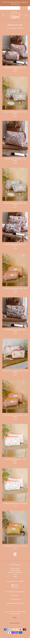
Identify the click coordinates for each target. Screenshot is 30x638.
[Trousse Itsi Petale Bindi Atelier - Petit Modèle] (15, 484)
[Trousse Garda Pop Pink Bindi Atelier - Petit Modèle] (15, 269)
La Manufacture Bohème (19, 611)
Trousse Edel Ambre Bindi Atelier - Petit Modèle (15, 68)
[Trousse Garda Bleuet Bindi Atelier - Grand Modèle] (15, 93)
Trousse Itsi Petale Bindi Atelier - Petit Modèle (15, 503)
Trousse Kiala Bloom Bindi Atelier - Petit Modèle (15, 245)
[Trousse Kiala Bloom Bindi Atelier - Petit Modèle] (15, 227)
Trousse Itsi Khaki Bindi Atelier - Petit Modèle (15, 546)
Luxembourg (14, 623)
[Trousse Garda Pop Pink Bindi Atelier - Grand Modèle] (15, 396)
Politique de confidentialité (15, 572)
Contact (15, 576)
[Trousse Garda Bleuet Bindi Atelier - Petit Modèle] (15, 184)
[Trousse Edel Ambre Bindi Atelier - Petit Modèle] (15, 50)
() (24, 8)
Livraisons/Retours (15, 568)
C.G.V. (15, 574)
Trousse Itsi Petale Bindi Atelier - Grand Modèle (15, 460)
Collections (13, 28)
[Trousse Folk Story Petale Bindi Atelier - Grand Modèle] (15, 354)
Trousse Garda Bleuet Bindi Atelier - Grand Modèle (15, 112)
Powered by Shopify (15, 613)
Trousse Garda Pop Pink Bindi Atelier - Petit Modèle (15, 289)
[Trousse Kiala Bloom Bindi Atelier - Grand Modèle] (15, 312)
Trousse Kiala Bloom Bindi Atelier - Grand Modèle (15, 330)
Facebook (15, 585)
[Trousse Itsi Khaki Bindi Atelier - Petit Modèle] (15, 527)
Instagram (15, 587)
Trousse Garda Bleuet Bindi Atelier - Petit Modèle (15, 204)
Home (8, 28)
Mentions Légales (15, 570)
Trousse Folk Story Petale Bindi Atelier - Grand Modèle (15, 371)
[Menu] (3, 15)
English (14, 617)
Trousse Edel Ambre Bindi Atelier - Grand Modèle (15, 159)
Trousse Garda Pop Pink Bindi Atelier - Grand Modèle (15, 416)
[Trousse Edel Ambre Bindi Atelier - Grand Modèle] (15, 139)
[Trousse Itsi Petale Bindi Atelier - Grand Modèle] (15, 440)
